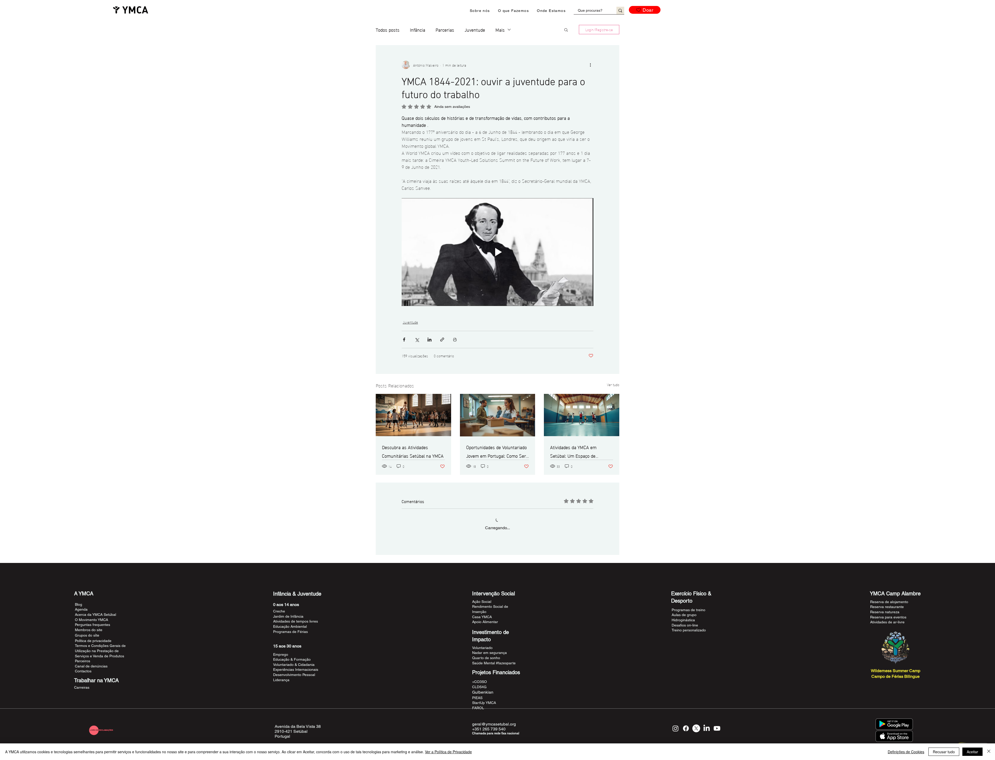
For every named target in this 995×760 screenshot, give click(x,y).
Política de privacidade (93, 641)
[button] (480, 11)
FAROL (478, 708)
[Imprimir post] (454, 339)
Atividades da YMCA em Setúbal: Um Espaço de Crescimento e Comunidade (577, 451)
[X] (696, 728)
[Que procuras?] (620, 10)
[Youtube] (717, 728)
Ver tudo (613, 385)
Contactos (83, 671)
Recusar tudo (944, 751)
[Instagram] (675, 728)
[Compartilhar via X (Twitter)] (416, 339)
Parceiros (82, 661)
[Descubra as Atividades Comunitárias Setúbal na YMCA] (413, 415)
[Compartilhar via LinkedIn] (429, 339)
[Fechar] (989, 752)
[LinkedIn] (706, 728)
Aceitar (972, 751)
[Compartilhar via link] (442, 339)
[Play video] (497, 252)
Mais (500, 29)
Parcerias (445, 29)
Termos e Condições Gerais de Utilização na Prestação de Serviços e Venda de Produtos (100, 651)
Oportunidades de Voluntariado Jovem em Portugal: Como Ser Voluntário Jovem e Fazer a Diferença (496, 451)
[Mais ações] (590, 65)
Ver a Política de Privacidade (448, 751)
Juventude (475, 29)
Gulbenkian (482, 692)
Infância (417, 29)
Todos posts (388, 29)
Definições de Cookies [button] (906, 751)
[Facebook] (686, 728)
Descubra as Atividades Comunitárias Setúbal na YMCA (413, 451)
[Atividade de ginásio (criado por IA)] (581, 415)
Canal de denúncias (91, 666)
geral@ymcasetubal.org (494, 724)
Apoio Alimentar (485, 622)
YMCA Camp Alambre (895, 593)
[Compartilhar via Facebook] (404, 339)
